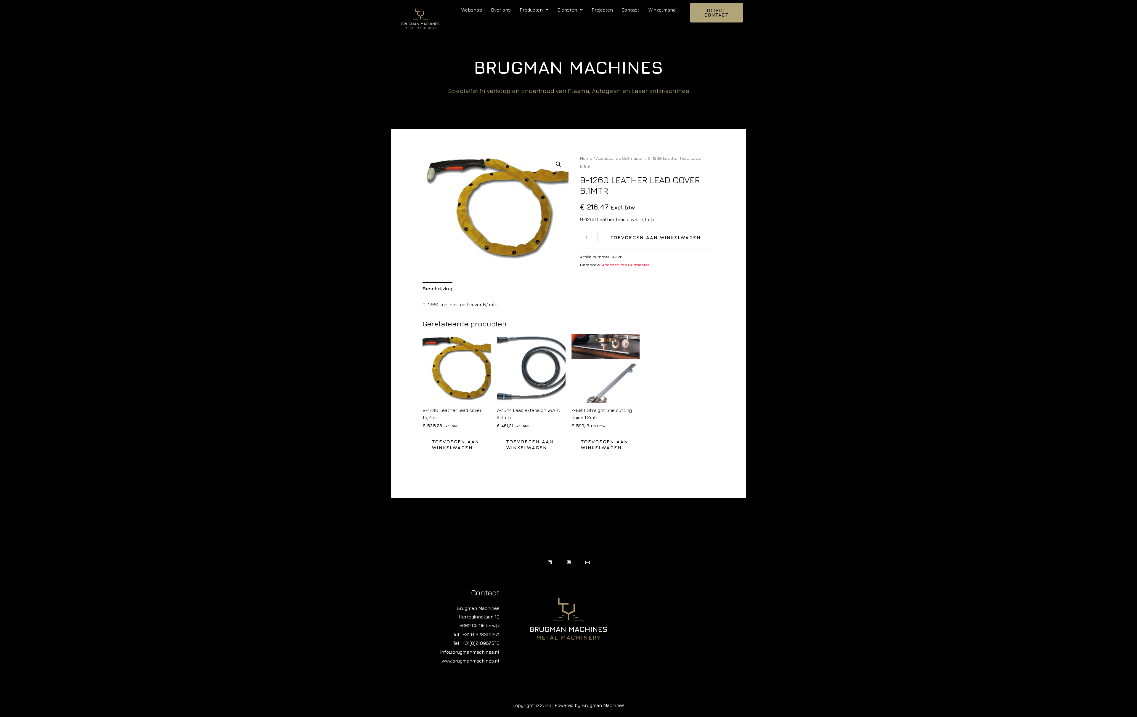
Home (586, 158)
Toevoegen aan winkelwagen (656, 237)
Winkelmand (662, 9)
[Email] (587, 562)
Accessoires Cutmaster (620, 158)
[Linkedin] (549, 562)
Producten (531, 9)
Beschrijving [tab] (437, 288)
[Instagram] (568, 562)
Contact (631, 9)
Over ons (501, 9)
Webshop (471, 9)
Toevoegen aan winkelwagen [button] (455, 444)
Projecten (602, 9)
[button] (534, 10)
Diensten (567, 9)
